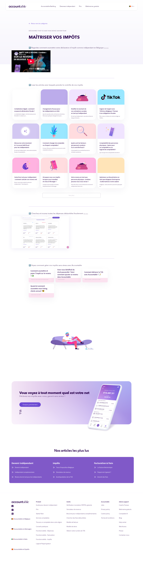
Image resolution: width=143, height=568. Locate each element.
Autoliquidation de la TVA (64, 477)
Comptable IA (123, 514)
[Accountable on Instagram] (21, 510)
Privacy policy (105, 509)
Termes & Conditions (107, 518)
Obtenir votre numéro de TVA (76, 531)
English (133, 15)
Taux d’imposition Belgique (65, 467)
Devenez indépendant (67, 6)
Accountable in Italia (20, 539)
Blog (120, 518)
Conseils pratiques (42, 526)
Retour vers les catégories (39, 23)
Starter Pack (40, 514)
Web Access (122, 526)
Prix (80, 6)
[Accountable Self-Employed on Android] (71, 413)
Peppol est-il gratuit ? (104, 472)
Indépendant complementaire (24, 472)
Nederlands (134, 21)
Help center (122, 522)
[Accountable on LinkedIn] (21, 514)
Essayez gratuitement (30, 405)
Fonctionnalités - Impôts (44, 539)
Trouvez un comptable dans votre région (49, 522)
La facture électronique (104, 467)
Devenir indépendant (22, 467)
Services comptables (42, 518)
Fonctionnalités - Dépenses (45, 531)
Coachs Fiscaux (124, 505)
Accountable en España (21, 549)
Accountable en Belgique (22, 519)
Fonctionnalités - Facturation (45, 535)
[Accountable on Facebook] (21, 506)
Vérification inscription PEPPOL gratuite (79, 505)
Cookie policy (105, 514)
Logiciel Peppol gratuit (43, 544)
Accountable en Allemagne (22, 529)
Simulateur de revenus (63, 472)
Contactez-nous (124, 535)
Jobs (102, 505)
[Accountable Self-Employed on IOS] (71, 410)
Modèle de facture (72, 522)
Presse (121, 531)
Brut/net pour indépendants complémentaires (82, 514)
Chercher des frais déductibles (76, 518)
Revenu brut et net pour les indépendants (28, 477)
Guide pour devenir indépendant (46, 505)
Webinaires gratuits (92, 6)
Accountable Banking (48, 6)
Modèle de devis (72, 526)
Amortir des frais (102, 477)
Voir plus (106, 48)
